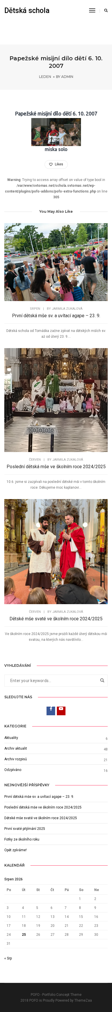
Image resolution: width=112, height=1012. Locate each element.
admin (67, 76)
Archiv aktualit (15, 748)
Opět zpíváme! (15, 850)
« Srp (8, 958)
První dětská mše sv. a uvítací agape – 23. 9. (56, 315)
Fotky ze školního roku (21, 839)
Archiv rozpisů (15, 759)
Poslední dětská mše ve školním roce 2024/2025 (56, 466)
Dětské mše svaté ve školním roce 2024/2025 (56, 618)
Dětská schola (27, 10)
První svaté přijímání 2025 (24, 829)
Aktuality (11, 738)
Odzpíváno (12, 770)
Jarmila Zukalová (67, 309)
